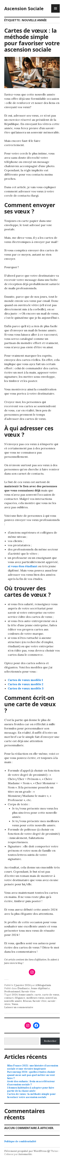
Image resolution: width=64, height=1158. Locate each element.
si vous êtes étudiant (22, 566)
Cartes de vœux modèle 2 (25, 684)
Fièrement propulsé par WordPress (25, 1151)
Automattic (25, 1154)
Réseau (27, 1001)
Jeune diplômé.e (40, 988)
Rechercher (50, 1041)
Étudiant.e (23, 988)
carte (37, 994)
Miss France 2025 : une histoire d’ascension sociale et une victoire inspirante (32, 1067)
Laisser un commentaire (18, 1007)
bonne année (26, 994)
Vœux (15, 1004)
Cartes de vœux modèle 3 (26, 688)
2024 (15, 994)
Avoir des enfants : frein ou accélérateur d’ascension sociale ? (31, 1083)
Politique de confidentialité (20, 1141)
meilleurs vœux (35, 997)
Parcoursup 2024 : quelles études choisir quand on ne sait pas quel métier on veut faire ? (31, 1075)
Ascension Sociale (24, 8)
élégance (20, 997)
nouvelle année (13, 1001)
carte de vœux (50, 994)
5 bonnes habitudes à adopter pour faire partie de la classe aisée (30, 1089)
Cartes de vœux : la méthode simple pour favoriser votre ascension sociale (32, 40)
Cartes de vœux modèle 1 (25, 680)
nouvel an (51, 997)
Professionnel (12, 991)
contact (9, 997)
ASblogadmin (43, 985)
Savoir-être (28, 991)
